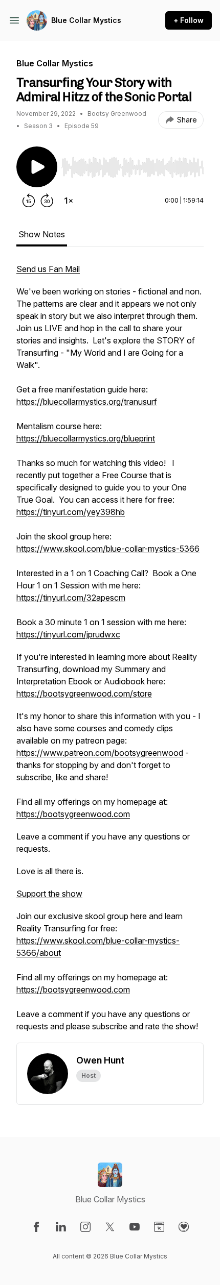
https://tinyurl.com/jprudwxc (68, 634)
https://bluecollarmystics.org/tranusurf (86, 402)
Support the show (49, 893)
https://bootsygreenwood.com (73, 814)
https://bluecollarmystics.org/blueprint (85, 438)
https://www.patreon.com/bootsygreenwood (99, 753)
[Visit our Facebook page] (36, 1227)
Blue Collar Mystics (86, 20)
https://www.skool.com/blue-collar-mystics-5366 (108, 548)
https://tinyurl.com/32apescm (70, 597)
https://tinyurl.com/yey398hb (70, 512)
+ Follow (188, 20)
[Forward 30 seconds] (47, 200)
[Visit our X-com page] (110, 1227)
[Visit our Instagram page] (85, 1227)
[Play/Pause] (36, 166)
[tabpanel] (110, 653)
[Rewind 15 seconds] (28, 200)
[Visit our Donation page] (184, 1227)
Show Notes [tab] (41, 234)
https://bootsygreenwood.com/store (84, 693)
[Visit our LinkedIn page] (61, 1227)
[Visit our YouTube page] (134, 1227)
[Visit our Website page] (159, 1227)
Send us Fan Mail (48, 269)
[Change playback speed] (68, 200)
